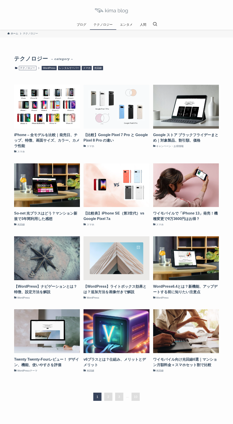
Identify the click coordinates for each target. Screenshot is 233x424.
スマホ (87, 68)
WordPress (49, 68)
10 (135, 397)
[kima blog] (116, 10)
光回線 (98, 68)
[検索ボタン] (155, 24)
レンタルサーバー (69, 68)
